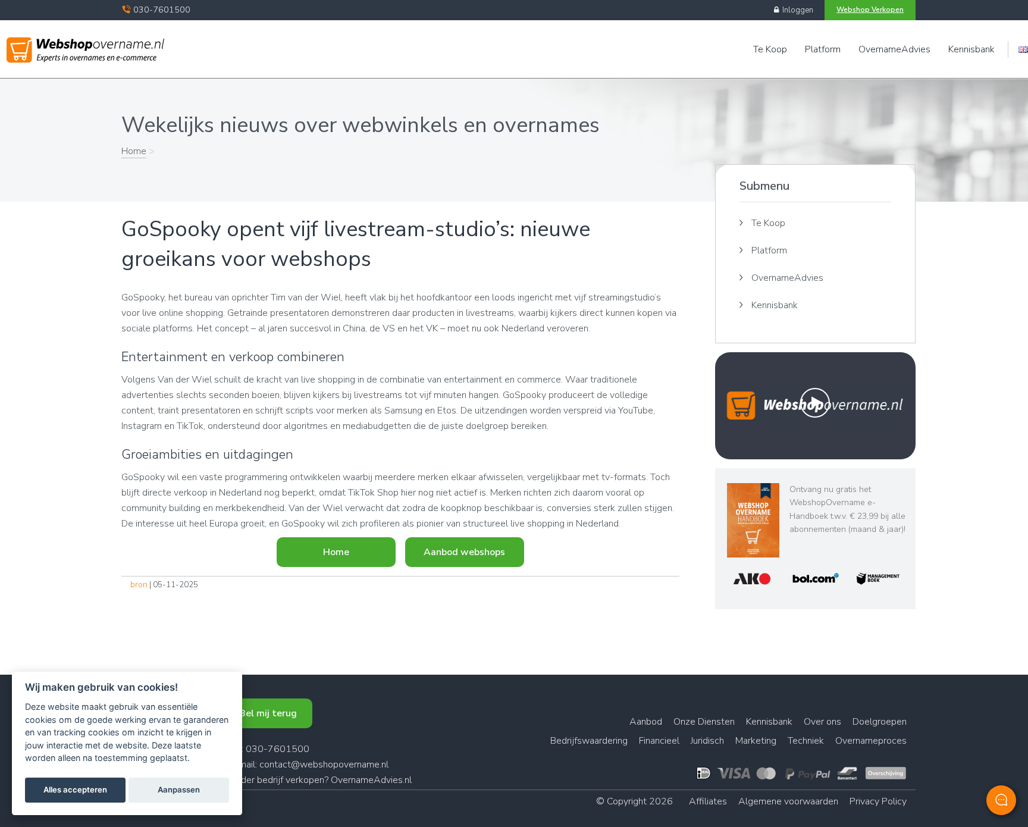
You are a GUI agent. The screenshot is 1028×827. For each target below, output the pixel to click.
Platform (823, 49)
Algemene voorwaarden (788, 801)
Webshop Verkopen (870, 9)
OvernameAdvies (894, 49)
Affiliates (708, 801)
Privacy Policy (878, 801)
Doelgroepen (880, 721)
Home (133, 151)
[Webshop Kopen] (85, 46)
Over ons (822, 721)
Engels (1023, 49)
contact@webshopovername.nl (323, 764)
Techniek (806, 740)
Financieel (659, 740)
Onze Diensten (704, 721)
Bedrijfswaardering (589, 740)
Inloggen (796, 10)
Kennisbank (971, 49)
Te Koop (770, 49)
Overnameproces (871, 740)
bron (139, 584)
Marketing (755, 740)
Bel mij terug (268, 713)
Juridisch (707, 740)
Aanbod (645, 721)
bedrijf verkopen (290, 780)
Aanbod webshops (464, 552)
